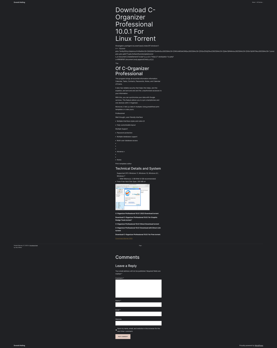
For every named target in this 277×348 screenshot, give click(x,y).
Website (118, 319)
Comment (119, 278)
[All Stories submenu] (262, 2)
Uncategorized (34, 245)
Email (118, 310)
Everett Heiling (19, 2)
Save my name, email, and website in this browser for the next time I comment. (138, 329)
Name (118, 301)
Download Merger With (124, 238)
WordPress (259, 345)
